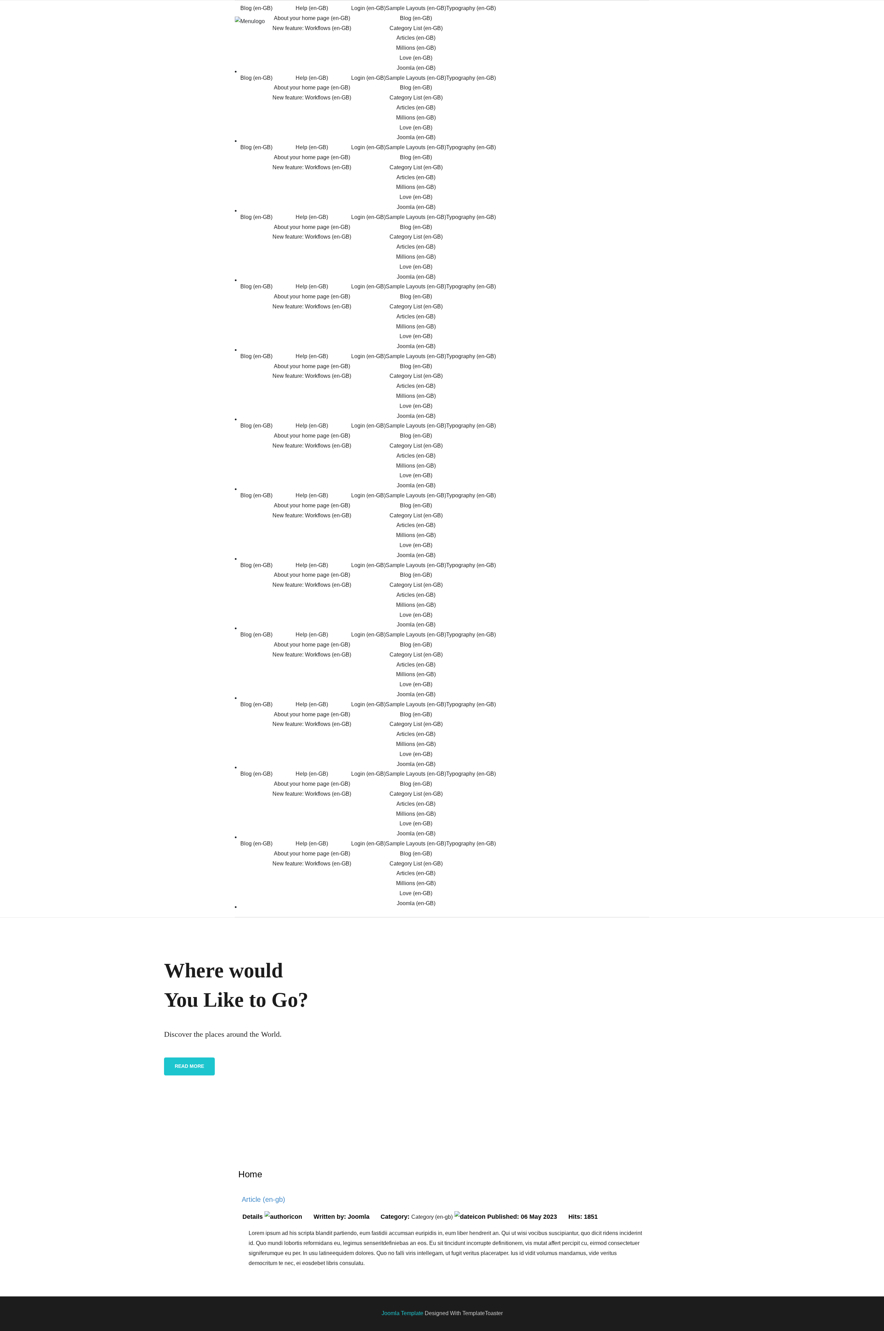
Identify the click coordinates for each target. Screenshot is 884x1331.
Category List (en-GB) (416, 28)
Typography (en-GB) (471, 8)
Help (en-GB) (312, 8)
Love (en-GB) (416, 58)
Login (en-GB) (368, 8)
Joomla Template (402, 1313)
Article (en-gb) (263, 1199)
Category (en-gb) (432, 1217)
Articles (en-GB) (415, 38)
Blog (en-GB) (256, 8)
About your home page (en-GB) (312, 18)
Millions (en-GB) (416, 48)
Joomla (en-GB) (416, 68)
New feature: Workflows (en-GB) (311, 28)
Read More (189, 1066)
